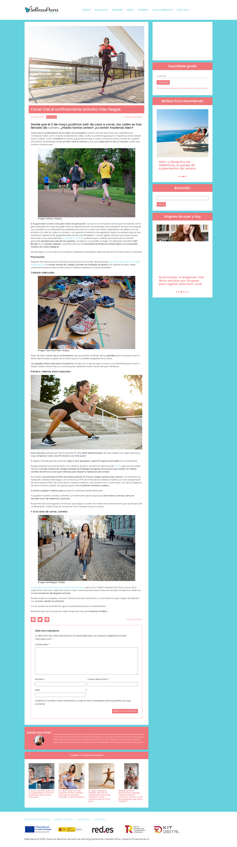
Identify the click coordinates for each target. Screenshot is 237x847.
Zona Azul (183, 9)
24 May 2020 (37, 117)
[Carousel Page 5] (186, 292)
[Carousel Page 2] (181, 176)
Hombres (143, 9)
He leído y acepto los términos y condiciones (183, 88)
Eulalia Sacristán (133, 117)
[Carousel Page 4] (186, 176)
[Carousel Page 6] (188, 292)
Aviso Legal (83, 819)
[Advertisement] (182, 41)
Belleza (87, 9)
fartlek (118, 466)
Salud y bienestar (162, 9)
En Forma (51, 117)
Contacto (100, 819)
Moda (130, 9)
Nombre (40, 679)
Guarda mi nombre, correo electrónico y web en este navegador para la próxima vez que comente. (83, 702)
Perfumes (117, 9)
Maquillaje (101, 9)
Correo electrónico (98, 679)
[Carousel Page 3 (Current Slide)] (183, 176)
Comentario (42, 644)
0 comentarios (134, 619)
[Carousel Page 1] (179, 176)
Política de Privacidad (37, 819)
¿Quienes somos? (63, 819)
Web (37, 690)
